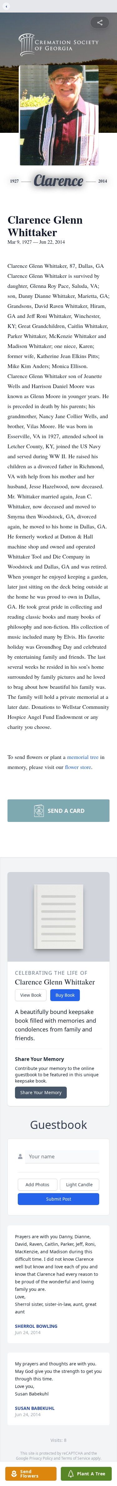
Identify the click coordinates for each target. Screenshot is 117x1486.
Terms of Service (75, 1458)
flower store (78, 767)
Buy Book (65, 995)
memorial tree (83, 757)
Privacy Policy (41, 1458)
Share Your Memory (40, 1092)
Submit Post (58, 1199)
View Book (30, 995)
